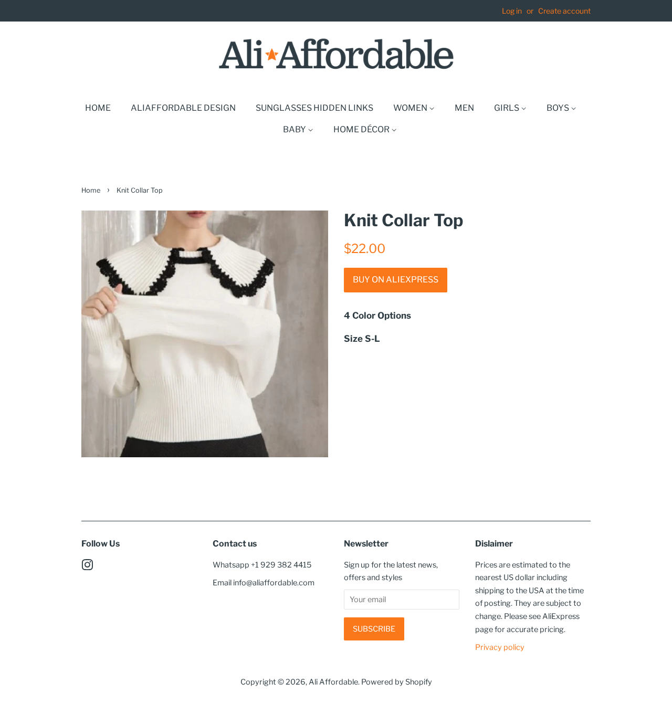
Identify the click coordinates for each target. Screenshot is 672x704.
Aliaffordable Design (183, 108)
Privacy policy (499, 647)
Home (98, 108)
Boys (559, 108)
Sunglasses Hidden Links (314, 108)
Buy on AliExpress (395, 280)
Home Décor (362, 129)
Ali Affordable (333, 682)
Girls (507, 108)
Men (464, 108)
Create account (564, 10)
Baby (295, 129)
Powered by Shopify (396, 682)
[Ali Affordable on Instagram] (87, 567)
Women (411, 108)
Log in (512, 10)
